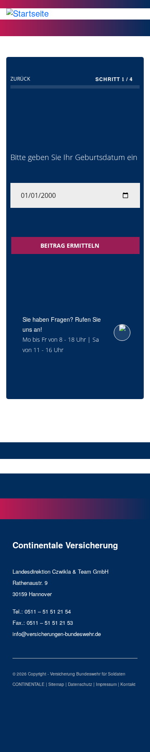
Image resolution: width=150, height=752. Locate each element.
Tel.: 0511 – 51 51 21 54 (41, 611)
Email (74, 465)
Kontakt (127, 684)
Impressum (106, 684)
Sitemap (56, 684)
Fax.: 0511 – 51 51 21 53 (42, 622)
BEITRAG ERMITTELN (70, 245)
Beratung (124, 465)
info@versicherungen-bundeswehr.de (56, 634)
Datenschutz (80, 684)
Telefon (25, 465)
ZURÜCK (20, 78)
